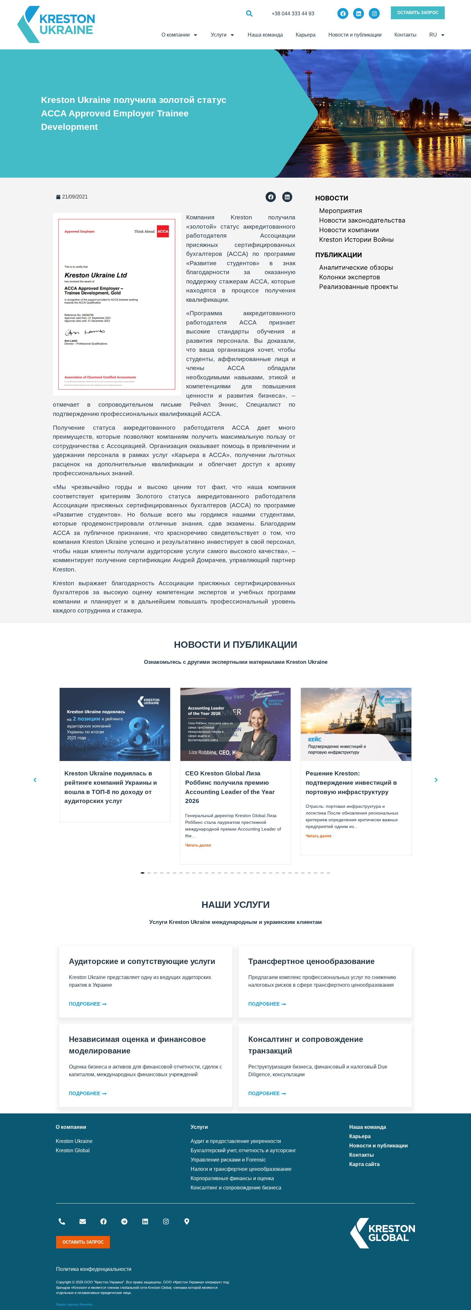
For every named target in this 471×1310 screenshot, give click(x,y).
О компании (175, 35)
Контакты (405, 35)
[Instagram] (374, 13)
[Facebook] (342, 13)
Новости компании (349, 230)
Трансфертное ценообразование (311, 961)
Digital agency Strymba (74, 1304)
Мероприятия (340, 211)
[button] (271, 197)
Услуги (219, 35)
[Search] (249, 13)
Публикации (338, 255)
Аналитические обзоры (356, 267)
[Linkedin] (358, 13)
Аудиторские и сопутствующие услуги (142, 961)
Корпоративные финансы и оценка (232, 1178)
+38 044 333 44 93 (293, 13)
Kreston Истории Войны (356, 239)
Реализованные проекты (358, 287)
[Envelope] (82, 1221)
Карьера (306, 35)
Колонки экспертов (349, 277)
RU (433, 35)
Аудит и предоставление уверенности (236, 1141)
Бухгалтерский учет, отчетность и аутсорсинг (243, 1150)
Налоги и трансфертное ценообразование (241, 1169)
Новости (331, 198)
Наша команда (265, 35)
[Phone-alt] (61, 1221)
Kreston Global (73, 1150)
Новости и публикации (355, 35)
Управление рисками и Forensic (228, 1159)
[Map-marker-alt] (186, 1221)
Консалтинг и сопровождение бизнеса (236, 1187)
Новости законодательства (362, 220)
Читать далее (198, 845)
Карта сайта (364, 1164)
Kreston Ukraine (74, 1141)
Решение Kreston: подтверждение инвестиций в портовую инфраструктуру (351, 782)
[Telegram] (124, 1221)
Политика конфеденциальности (93, 1269)
